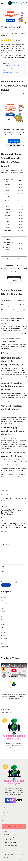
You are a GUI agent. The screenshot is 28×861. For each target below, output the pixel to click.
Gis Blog (16, 33)
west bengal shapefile (14, 476)
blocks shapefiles (7, 474)
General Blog (4, 603)
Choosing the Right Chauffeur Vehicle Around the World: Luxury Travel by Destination (13, 525)
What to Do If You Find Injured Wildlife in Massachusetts (11, 512)
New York (3, 624)
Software (3, 635)
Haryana (3, 611)
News (2, 627)
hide (8, 63)
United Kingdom (4, 646)
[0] (22, 3)
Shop (3, 818)
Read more (3, 504)
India (2, 613)
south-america (4, 641)
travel (2, 643)
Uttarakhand (3, 651)
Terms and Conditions (5, 709)
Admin (12, 33)
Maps (2, 616)
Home (3, 807)
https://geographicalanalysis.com (12, 330)
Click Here (20, 184)
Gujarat (2, 608)
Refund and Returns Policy (6, 712)
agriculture (3, 597)
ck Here (21, 227)
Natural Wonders (4, 622)
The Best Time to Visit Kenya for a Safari (13, 499)
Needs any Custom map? (14, 826)
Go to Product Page (14, 141)
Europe (2, 600)
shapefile (8, 476)
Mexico (2, 619)
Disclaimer (3, 706)
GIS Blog (4, 815)
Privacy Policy (4, 704)
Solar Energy (4, 638)
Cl (18, 227)
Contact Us (4, 820)
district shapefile (14, 474)
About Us (4, 810)
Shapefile (21, 33)
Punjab (2, 630)
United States (4, 649)
